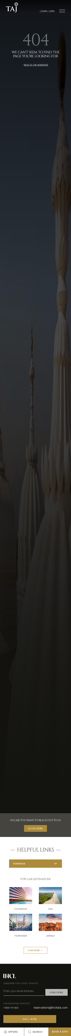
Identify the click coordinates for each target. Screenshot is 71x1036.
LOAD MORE (34, 950)
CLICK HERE (35, 828)
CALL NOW (30, 1019)
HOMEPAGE (19, 863)
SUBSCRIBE (56, 992)
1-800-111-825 (11, 1007)
